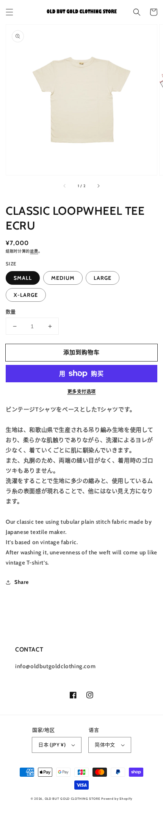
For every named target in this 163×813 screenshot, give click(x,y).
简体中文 (105, 745)
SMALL (23, 278)
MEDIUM (63, 278)
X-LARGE (26, 295)
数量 (11, 312)
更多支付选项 (81, 391)
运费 (34, 251)
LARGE (102, 278)
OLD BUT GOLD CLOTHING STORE (72, 799)
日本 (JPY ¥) (52, 745)
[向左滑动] (64, 185)
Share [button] (21, 582)
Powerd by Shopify (116, 799)
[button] (9, 12)
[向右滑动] (98, 185)
